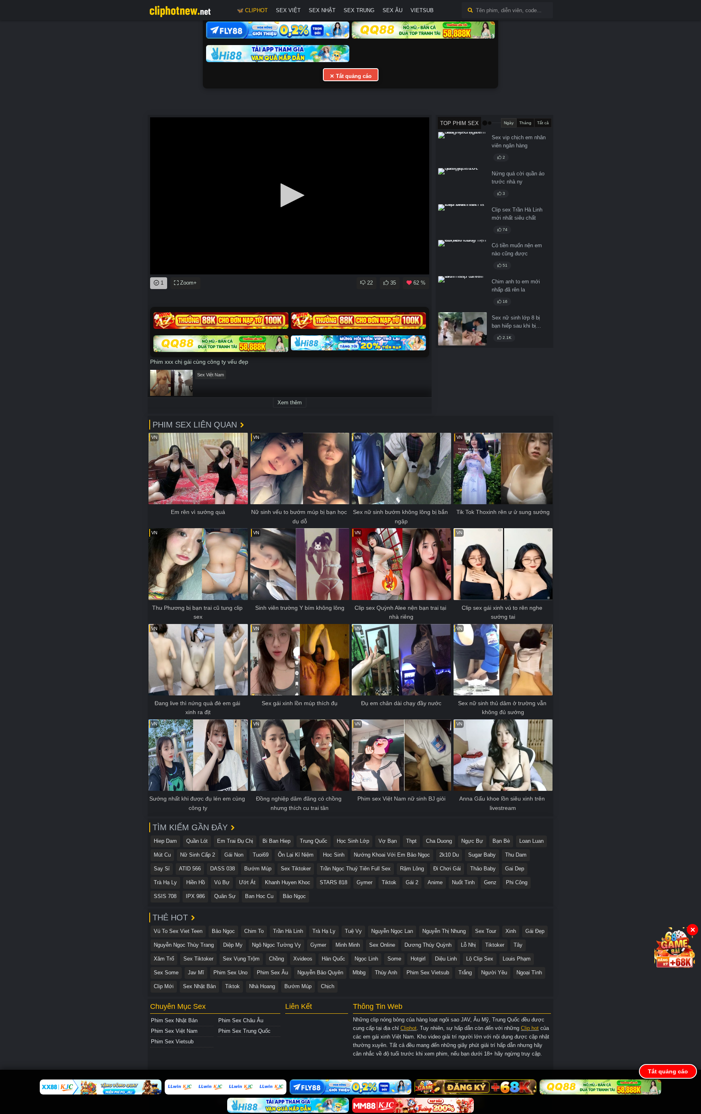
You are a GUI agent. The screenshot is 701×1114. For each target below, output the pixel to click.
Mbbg (359, 972)
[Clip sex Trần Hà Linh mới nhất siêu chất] (462, 220)
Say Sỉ (162, 869)
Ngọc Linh (366, 959)
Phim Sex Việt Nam (174, 1031)
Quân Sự (225, 896)
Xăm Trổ (164, 959)
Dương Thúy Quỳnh (428, 945)
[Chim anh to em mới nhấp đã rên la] (462, 292)
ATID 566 (190, 869)
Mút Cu (162, 855)
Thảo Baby (483, 869)
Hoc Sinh (333, 855)
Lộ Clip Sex (479, 959)
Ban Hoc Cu (259, 896)
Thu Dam (516, 855)
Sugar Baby (482, 855)
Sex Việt (288, 10)
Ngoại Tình (529, 972)
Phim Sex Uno (230, 972)
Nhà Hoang (262, 986)
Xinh (510, 931)
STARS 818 (333, 882)
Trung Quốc (313, 841)
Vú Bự (222, 882)
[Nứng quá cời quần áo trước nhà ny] (462, 184)
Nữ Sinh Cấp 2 (197, 855)
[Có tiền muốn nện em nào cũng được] (462, 256)
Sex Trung (359, 10)
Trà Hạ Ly (165, 882)
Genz (490, 882)
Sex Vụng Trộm (241, 959)
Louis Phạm (517, 959)
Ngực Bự (472, 841)
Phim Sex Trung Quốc (244, 1031)
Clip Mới (164, 986)
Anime (435, 882)
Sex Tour (485, 931)
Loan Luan (531, 841)
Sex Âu (392, 10)
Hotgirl (418, 959)
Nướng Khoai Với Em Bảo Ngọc (392, 855)
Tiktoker (494, 945)
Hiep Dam (165, 841)
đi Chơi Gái (447, 869)
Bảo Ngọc (294, 896)
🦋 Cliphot (252, 10)
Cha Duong (439, 841)
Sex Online (382, 945)
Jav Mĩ (196, 972)
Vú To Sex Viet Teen (178, 931)
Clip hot (530, 1028)
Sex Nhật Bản (199, 986)
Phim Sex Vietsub (427, 972)
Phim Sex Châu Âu (240, 1020)
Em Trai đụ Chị (235, 841)
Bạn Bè (501, 841)
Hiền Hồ (195, 882)
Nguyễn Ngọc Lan (392, 931)
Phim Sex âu (272, 972)
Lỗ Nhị (468, 945)
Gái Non (233, 855)
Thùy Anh (386, 972)
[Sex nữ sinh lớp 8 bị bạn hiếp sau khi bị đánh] (462, 328)
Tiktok (389, 882)
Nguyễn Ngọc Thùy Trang (184, 945)
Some (394, 959)
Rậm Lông (412, 869)
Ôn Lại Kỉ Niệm (296, 855)
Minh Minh (347, 945)
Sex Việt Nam (210, 374)
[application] (289, 195)
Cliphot (408, 1028)
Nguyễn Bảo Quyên (320, 972)
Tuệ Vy (353, 931)
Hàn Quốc (333, 959)
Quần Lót (197, 841)
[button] (289, 195)
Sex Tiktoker (296, 869)
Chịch (327, 986)
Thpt (411, 841)
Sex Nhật (322, 10)
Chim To (254, 931)
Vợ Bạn (387, 841)
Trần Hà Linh (288, 931)
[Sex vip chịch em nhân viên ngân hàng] (462, 148)
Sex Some (166, 972)
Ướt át (247, 882)
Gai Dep (514, 869)
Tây (518, 945)
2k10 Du (449, 855)
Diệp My (233, 945)
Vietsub (422, 10)
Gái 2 (412, 882)
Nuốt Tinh (463, 882)
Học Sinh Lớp (353, 841)
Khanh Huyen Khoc (287, 882)
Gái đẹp (534, 931)
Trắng (465, 972)
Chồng (276, 959)
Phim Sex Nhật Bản (174, 1020)
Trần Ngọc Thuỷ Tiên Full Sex (355, 869)
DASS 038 (222, 869)
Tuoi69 (261, 855)
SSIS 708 (165, 896)
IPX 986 (195, 896)
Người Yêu (494, 972)
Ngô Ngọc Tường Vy (276, 945)
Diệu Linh (446, 959)
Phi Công (516, 882)
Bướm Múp (257, 869)
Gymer (364, 882)
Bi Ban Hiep (276, 841)
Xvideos (302, 959)
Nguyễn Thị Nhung (444, 931)
